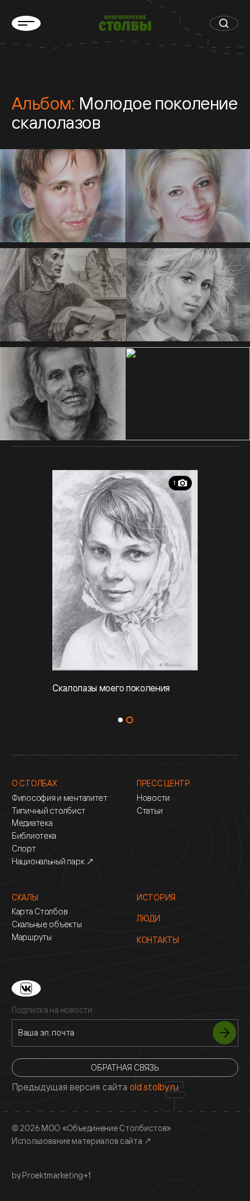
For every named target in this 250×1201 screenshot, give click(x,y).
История (156, 897)
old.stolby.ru (154, 1087)
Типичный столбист (48, 810)
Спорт (24, 848)
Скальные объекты (47, 924)
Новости (153, 798)
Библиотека (34, 835)
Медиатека (32, 823)
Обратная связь (125, 1067)
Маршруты (32, 937)
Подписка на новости (52, 1010)
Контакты (158, 940)
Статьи (149, 810)
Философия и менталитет (60, 798)
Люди (148, 918)
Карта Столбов (39, 911)
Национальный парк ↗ (53, 861)
